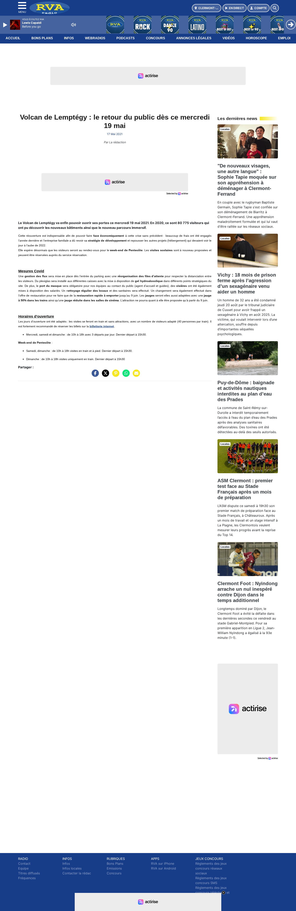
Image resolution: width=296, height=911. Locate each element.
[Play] (5, 25)
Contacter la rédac (76, 873)
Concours (155, 38)
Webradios (95, 38)
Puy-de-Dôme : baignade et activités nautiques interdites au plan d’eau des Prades (245, 391)
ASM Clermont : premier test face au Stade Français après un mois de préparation (245, 489)
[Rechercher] (274, 8)
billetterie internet (102, 326)
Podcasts (125, 38)
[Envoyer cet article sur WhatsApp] (125, 375)
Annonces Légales (193, 38)
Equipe (23, 868)
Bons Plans (42, 38)
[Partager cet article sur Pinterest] (114, 375)
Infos (69, 38)
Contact (24, 863)
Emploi (284, 38)
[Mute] (73, 25)
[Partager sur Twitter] (104, 375)
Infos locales (72, 868)
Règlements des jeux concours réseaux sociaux (211, 868)
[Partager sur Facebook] (94, 375)
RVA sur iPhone (162, 863)
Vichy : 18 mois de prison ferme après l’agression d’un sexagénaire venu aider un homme (246, 283)
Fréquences (27, 878)
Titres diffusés (29, 873)
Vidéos (229, 38)
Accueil (13, 38)
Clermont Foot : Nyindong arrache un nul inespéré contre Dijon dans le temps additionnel (247, 592)
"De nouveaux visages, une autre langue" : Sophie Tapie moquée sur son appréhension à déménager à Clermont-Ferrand (246, 180)
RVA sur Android (163, 868)
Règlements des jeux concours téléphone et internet (212, 892)
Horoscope (256, 38)
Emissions (114, 868)
